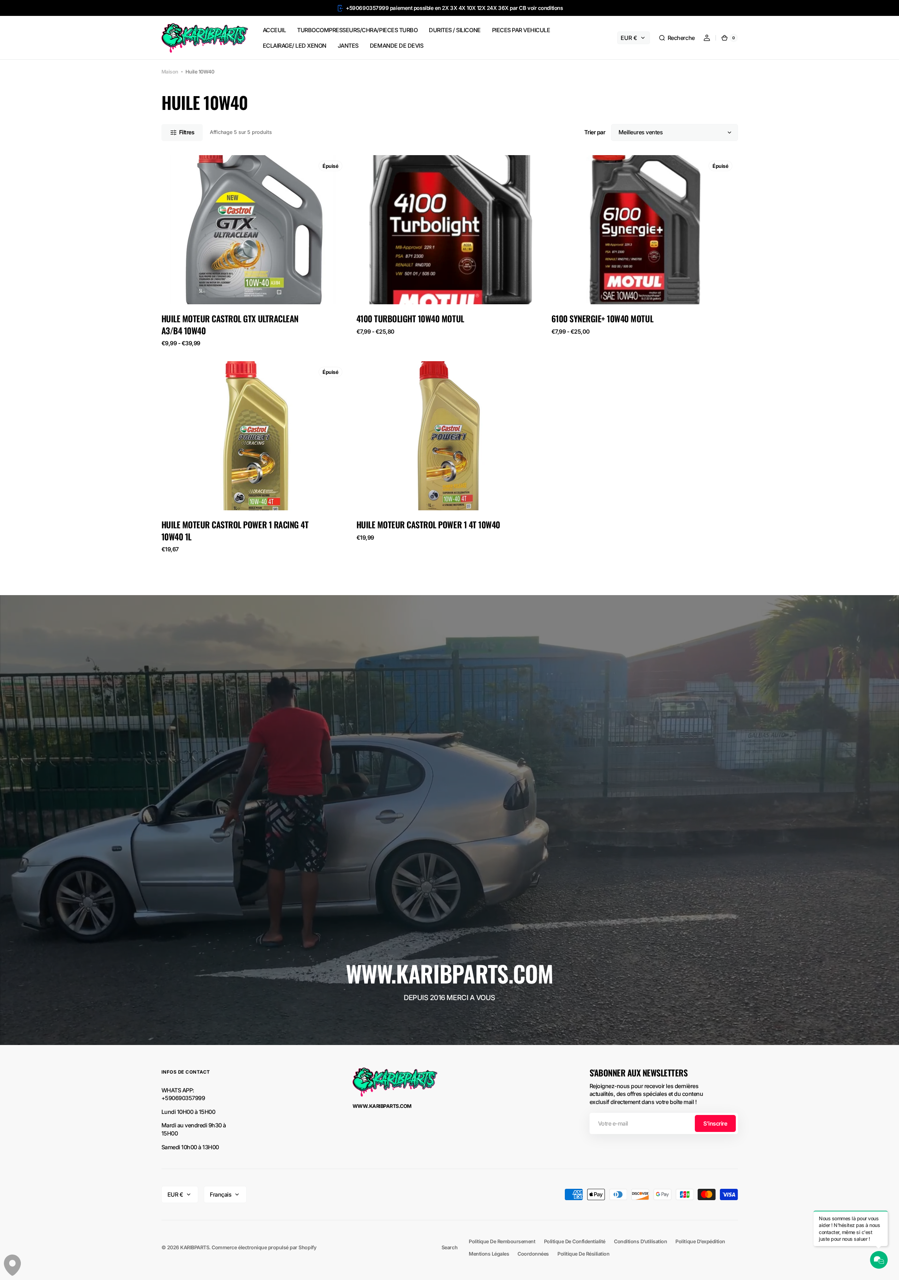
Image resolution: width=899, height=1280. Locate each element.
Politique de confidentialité (574, 1241)
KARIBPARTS (194, 1247)
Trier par (594, 132)
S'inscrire (715, 1123)
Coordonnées (533, 1254)
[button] (676, 38)
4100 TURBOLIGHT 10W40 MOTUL (410, 319)
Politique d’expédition (700, 1241)
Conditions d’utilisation (640, 1241)
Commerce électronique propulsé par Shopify (264, 1247)
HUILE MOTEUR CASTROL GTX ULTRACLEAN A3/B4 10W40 (229, 324)
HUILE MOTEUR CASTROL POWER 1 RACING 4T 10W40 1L (235, 530)
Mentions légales (489, 1254)
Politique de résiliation (583, 1254)
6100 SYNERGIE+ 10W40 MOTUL (602, 319)
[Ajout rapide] (373, 510)
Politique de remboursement (502, 1241)
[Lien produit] (254, 251)
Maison (169, 72)
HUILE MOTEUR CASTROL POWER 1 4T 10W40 (428, 525)
